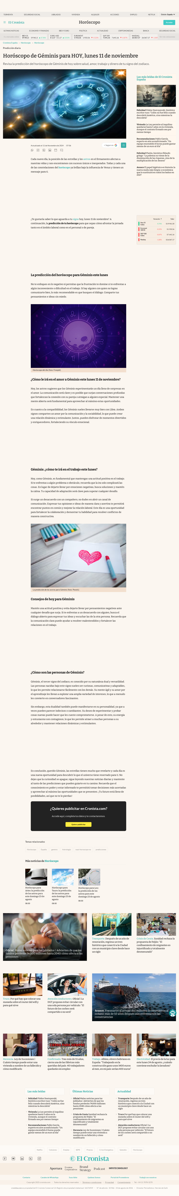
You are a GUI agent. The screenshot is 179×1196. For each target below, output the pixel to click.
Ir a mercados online (11, 37)
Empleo (133, 15)
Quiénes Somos (94, 1177)
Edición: (167, 15)
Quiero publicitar (81, 824)
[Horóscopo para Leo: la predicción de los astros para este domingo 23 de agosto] (89, 877)
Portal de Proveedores (120, 1177)
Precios (90, 1150)
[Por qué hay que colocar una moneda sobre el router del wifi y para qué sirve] (22, 984)
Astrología (66, 849)
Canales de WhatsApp (49, 1177)
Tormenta (8, 15)
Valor (172, 219)
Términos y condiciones (91, 1182)
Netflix (151, 15)
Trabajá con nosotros (147, 1177)
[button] (172, 1013)
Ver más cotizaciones (167, 37)
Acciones (114, 15)
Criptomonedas (125, 31)
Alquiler (95, 15)
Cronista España (10, 43)
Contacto (26, 1177)
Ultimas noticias (11, 31)
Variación (156, 219)
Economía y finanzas (39, 31)
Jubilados (56, 15)
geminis (54, 849)
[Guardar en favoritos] (123, 145)
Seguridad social (32, 15)
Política (83, 31)
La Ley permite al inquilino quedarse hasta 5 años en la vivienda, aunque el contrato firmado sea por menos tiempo (155, 128)
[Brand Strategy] (85, 1169)
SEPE (78, 1150)
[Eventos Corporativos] (71, 1169)
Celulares (53, 1150)
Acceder (169, 22)
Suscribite (73, 1177)
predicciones (101, 849)
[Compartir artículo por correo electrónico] (55, 150)
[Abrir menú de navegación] (4, 22)
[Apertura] (56, 1169)
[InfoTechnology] (118, 1169)
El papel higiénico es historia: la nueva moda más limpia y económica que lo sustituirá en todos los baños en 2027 (156, 171)
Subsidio (123, 1150)
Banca (146, 31)
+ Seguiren (111, 145)
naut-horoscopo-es (83, 849)
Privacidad (109, 1182)
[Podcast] (99, 1168)
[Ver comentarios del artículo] (61, 150)
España (44, 849)
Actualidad (102, 31)
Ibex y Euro (64, 31)
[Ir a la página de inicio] (16, 22)
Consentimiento (124, 1182)
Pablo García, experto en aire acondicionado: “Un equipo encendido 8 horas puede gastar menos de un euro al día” (156, 143)
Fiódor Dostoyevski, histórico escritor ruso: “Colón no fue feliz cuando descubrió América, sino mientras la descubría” (156, 114)
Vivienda (76, 15)
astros (86, 159)
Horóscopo (26, 43)
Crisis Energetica (106, 1150)
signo (76, 219)
